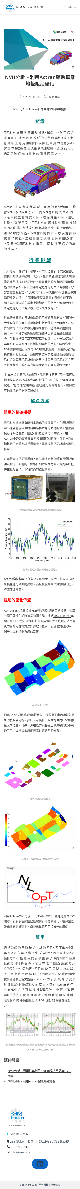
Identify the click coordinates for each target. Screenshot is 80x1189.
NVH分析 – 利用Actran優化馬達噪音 (32, 1081)
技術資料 (54, 97)
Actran (8, 438)
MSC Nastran (62, 616)
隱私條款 (55, 1184)
